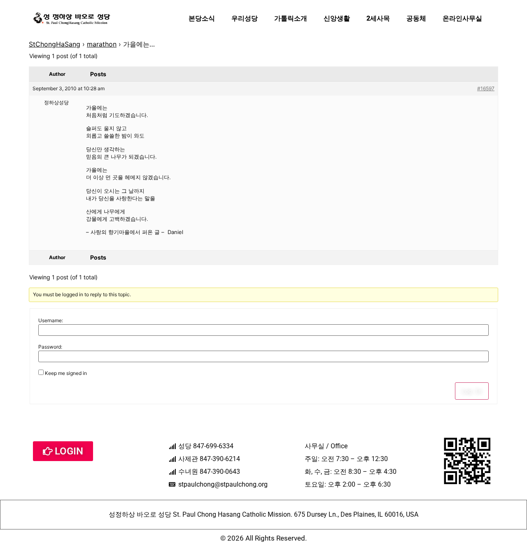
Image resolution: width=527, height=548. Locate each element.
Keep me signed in (66, 373)
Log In (472, 391)
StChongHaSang (54, 44)
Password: (50, 346)
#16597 (485, 88)
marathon (102, 44)
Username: (50, 320)
